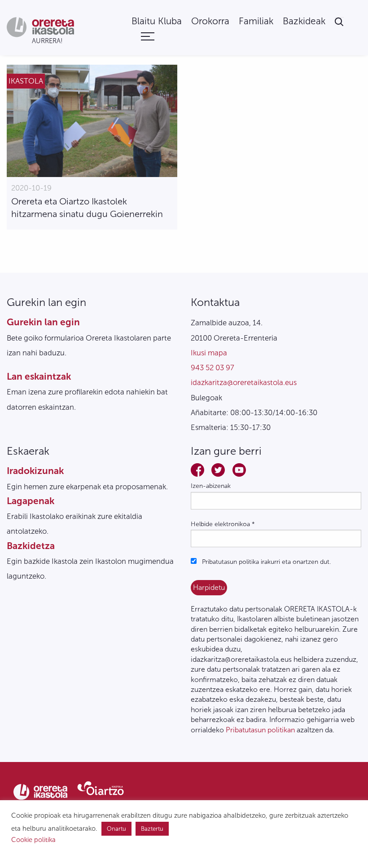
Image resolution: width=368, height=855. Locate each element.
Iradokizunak (35, 470)
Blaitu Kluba (156, 21)
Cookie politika (33, 840)
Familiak (256, 21)
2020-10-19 (31, 187)
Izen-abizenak (211, 486)
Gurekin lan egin (43, 322)
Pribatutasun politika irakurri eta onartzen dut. (265, 562)
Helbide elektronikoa (223, 524)
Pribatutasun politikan (260, 730)
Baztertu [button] (152, 828)
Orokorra (210, 21)
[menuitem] (156, 21)
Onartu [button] (116, 828)
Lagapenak (30, 500)
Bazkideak (304, 21)
